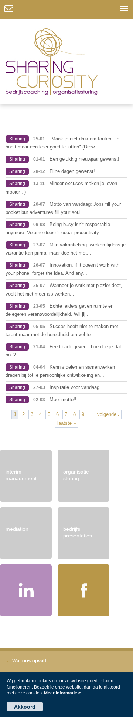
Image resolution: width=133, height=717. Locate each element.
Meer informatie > (62, 693)
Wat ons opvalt (29, 660)
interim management (21, 475)
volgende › (108, 414)
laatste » (66, 423)
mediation (17, 529)
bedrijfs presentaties (77, 532)
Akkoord (24, 707)
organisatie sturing (76, 475)
